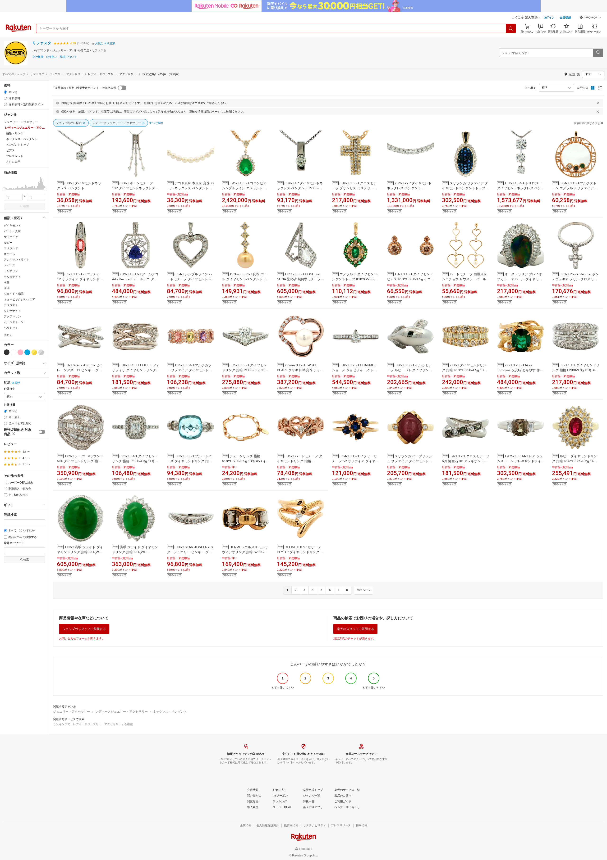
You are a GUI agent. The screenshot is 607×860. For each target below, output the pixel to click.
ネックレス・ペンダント (170, 711)
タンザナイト (12, 310)
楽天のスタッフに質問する (355, 629)
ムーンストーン (14, 322)
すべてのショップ (14, 74)
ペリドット (11, 328)
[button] (590, 18)
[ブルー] (27, 352)
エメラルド (11, 248)
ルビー (8, 242)
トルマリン (11, 271)
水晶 (6, 282)
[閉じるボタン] (597, 103)
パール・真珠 (12, 231)
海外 (17, 382)
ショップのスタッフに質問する (84, 629)
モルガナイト (12, 276)
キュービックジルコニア (19, 299)
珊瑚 (6, 288)
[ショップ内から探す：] (598, 53)
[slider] (4, 189)
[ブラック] (6, 352)
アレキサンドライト (16, 259)
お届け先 (9, 388)
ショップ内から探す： (516, 53)
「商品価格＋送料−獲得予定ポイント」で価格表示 (84, 88)
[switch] (42, 432)
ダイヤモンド (12, 225)
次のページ (363, 590)
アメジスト (11, 305)
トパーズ (9, 265)
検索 (26, 206)
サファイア (11, 237)
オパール (9, 254)
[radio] (5, 92)
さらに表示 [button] (13, 161)
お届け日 (9, 404)
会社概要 (38, 57)
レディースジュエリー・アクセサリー (121, 711)
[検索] (511, 28)
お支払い (51, 57)
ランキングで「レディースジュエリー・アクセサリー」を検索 (93, 724)
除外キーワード (14, 543)
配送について (68, 57)
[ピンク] (20, 352)
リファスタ (41, 43)
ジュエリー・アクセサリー (66, 74)
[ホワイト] (13, 352)
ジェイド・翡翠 (14, 293)
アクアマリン (12, 316)
